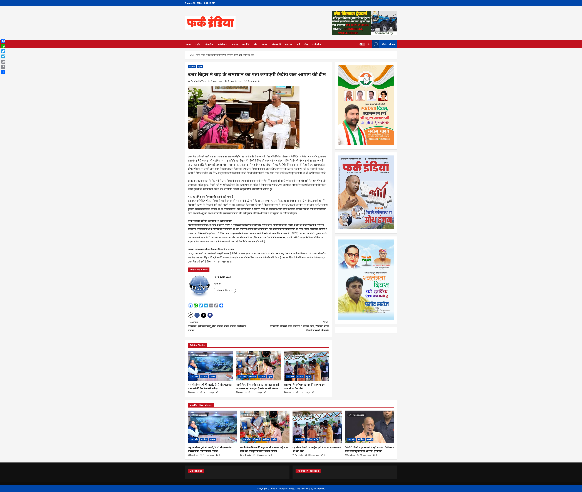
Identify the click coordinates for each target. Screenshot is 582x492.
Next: (299, 326)
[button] (190, 315)
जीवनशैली (276, 44)
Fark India (194, 392)
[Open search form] (369, 44)
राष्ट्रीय (198, 44)
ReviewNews (303, 488)
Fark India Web (198, 81)
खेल (255, 44)
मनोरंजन (289, 44)
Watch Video (388, 44)
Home (188, 44)
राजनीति (245, 44)
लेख (306, 44)
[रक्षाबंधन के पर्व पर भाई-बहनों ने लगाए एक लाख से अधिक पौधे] (306, 366)
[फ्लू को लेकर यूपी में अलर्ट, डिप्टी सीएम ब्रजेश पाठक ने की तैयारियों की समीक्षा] (210, 366)
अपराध (235, 44)
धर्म (298, 44)
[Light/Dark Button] (362, 44)
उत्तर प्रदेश (194, 376)
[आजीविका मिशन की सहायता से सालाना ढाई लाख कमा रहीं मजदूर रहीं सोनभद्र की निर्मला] (258, 366)
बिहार (200, 66)
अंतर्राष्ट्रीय (209, 44)
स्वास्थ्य (265, 44)
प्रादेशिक (221, 44)
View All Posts (225, 290)
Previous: (217, 326)
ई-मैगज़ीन (316, 44)
